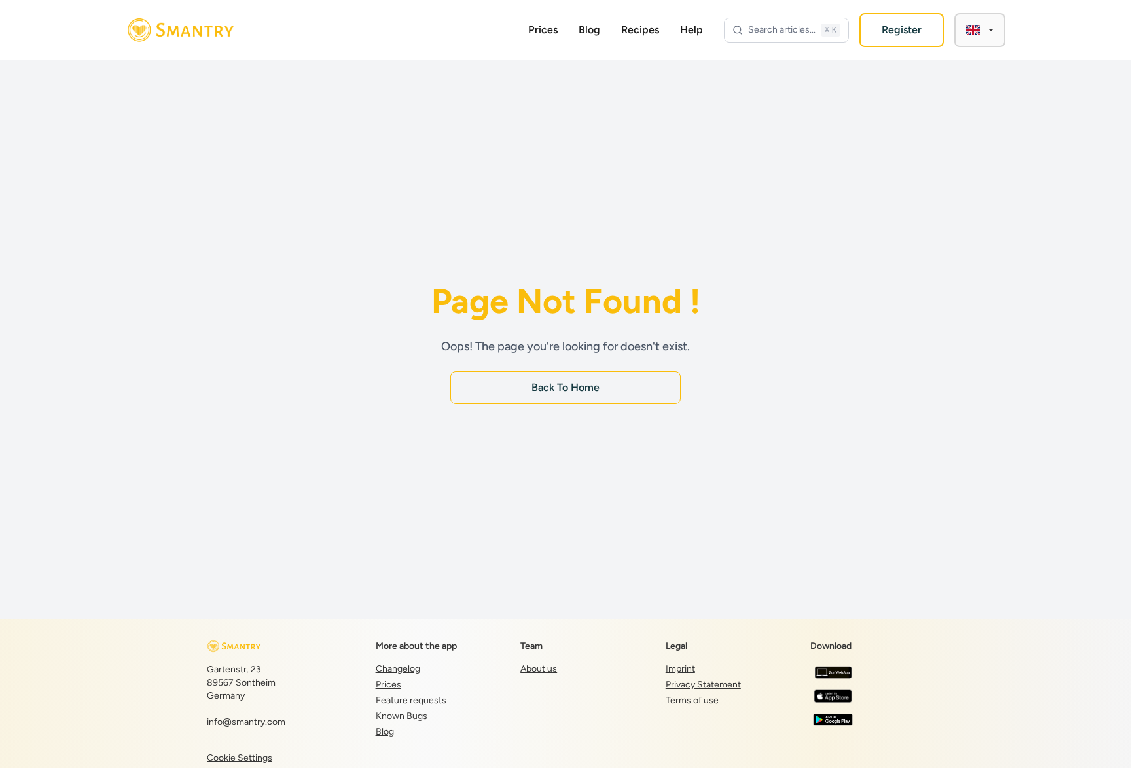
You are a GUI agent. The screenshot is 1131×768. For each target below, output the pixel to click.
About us (538, 668)
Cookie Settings (239, 757)
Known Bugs (401, 716)
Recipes (640, 30)
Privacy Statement (703, 684)
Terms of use (692, 700)
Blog (589, 30)
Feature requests (411, 700)
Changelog (398, 668)
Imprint (680, 668)
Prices (543, 30)
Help (691, 30)
